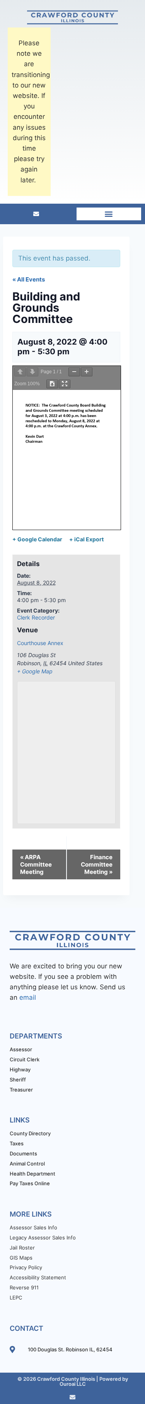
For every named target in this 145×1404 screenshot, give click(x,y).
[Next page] (32, 371)
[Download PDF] (52, 383)
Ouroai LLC (73, 1384)
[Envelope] (36, 214)
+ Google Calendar (37, 539)
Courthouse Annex (40, 643)
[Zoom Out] (74, 371)
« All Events (28, 279)
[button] (108, 214)
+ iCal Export (86, 539)
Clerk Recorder (36, 617)
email (27, 997)
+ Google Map (35, 671)
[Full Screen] (64, 383)
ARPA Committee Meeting (36, 864)
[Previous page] (20, 371)
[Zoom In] (86, 371)
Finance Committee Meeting (97, 864)
